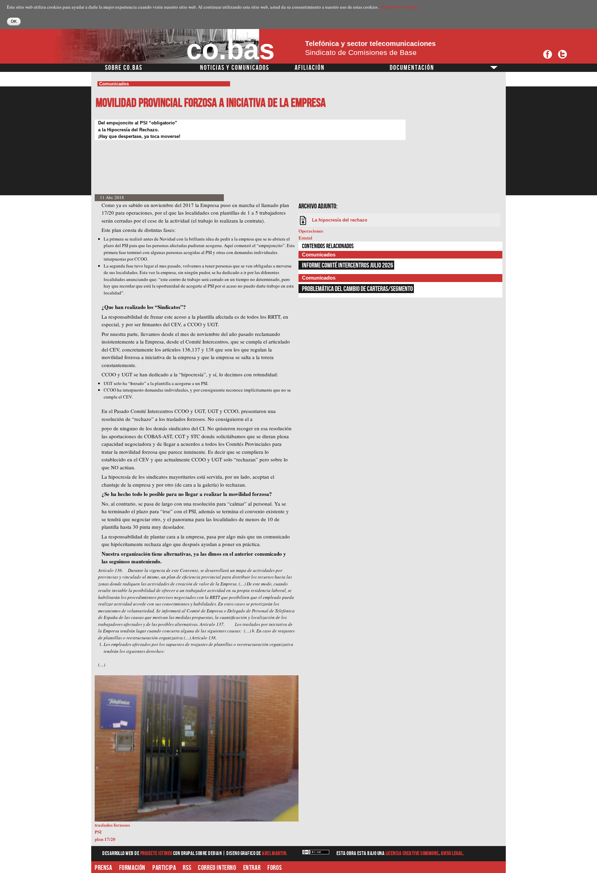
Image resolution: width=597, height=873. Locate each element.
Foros (274, 868)
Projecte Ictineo (156, 853)
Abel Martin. (274, 853)
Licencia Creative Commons (412, 853)
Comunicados (114, 83)
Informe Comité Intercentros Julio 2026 (347, 265)
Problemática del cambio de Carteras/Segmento (357, 289)
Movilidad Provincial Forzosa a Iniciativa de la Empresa (211, 103)
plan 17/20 (105, 839)
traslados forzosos (112, 825)
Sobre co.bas (123, 68)
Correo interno (217, 868)
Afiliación (310, 68)
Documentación (412, 68)
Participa (164, 868)
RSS (187, 868)
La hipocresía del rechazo (339, 220)
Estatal (305, 237)
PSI (98, 831)
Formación (132, 868)
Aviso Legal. (452, 853)
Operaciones (310, 230)
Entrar (252, 868)
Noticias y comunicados (234, 68)
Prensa (103, 868)
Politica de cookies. (399, 6)
